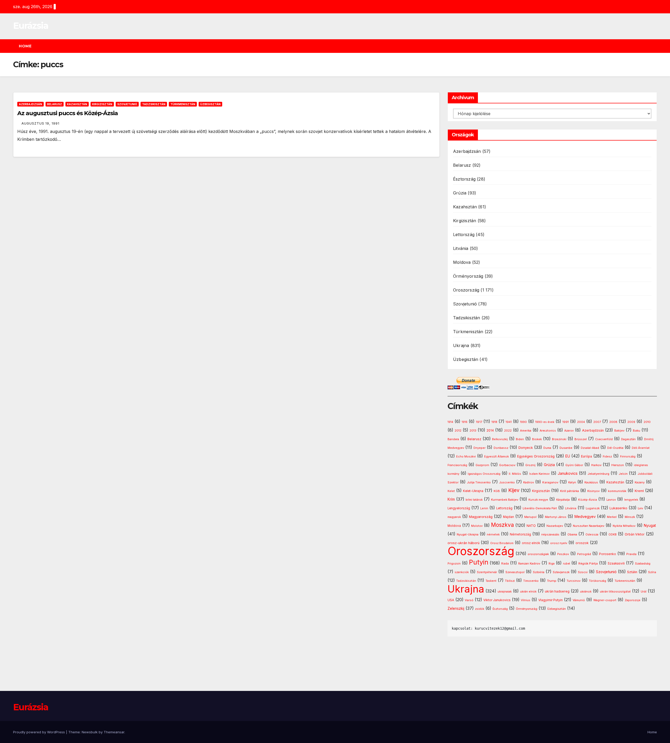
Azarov (569, 430)
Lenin (484, 508)
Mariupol (530, 517)
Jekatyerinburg (598, 474)
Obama (572, 534)
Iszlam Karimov (539, 474)
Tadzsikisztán (153, 104)
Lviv (640, 508)
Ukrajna (461, 345)
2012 (458, 430)
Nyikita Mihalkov (624, 526)
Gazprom (482, 465)
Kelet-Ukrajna (473, 491)
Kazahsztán (77, 104)
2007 (597, 422)
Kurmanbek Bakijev (504, 499)
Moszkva (502, 525)
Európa (586, 456)
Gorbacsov (507, 465)
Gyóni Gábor (574, 465)
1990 (523, 422)
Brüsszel (580, 439)
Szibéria (538, 572)
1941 (509, 422)
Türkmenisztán (182, 104)
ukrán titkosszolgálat (615, 591)
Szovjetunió (127, 104)
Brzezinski (559, 439)
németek (493, 534)
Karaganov (550, 482)
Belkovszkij (500, 439)
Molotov (477, 526)
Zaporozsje (632, 600)
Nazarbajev (554, 526)
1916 (464, 422)
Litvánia (460, 248)
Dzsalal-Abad (590, 448)
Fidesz (607, 456)
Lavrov (611, 499)
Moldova (462, 262)
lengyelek (631, 499)
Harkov (596, 465)
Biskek (537, 439)
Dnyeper (479, 448)
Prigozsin (454, 563)
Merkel (612, 517)
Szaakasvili (616, 563)
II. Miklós (515, 474)
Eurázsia (30, 25)
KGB (497, 491)
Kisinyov (593, 491)
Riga (552, 563)
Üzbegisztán (210, 104)
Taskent (490, 581)
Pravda (631, 554)
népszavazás (550, 534)
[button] (655, 46)
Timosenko (531, 581)
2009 (631, 422)
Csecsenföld (604, 439)
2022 (508, 430)
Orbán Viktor (635, 534)
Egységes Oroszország (536, 456)
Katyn (572, 482)
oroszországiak (538, 554)
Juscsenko (507, 482)
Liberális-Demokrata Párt (540, 508)
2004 (581, 422)
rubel (566, 563)
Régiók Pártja (588, 563)
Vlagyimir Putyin (550, 600)
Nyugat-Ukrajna (467, 534)
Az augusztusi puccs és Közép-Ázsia (67, 113)
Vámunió (579, 600)
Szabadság (642, 563)
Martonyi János (555, 517)
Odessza (591, 534)
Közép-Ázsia (587, 499)
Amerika (525, 430)
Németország (520, 534)
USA (451, 600)
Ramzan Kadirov (529, 563)
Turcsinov (573, 581)
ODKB (612, 534)
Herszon (617, 465)
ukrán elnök (528, 591)
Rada (505, 563)
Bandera (453, 439)
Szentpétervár (487, 572)
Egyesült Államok (496, 456)
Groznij (530, 465)
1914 (450, 422)
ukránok (585, 591)
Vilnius (525, 600)
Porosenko (607, 554)
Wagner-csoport (604, 600)
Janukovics (568, 473)
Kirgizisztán (102, 104)
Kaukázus (591, 482)
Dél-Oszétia (615, 448)
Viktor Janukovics (497, 600)
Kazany (640, 482)
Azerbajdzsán (30, 104)
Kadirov (528, 482)
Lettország (463, 234)
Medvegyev (585, 516)
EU (567, 456)
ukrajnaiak (505, 591)
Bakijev (619, 430)
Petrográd (584, 554)
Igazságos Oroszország (484, 474)
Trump (551, 581)
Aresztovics (548, 430)
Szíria (652, 572)
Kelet (451, 491)
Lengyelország (459, 508)
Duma (547, 448)
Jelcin (623, 474)
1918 (494, 422)
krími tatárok (474, 499)
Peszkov (563, 554)
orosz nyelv (558, 543)
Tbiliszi (510, 581)
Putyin (478, 562)
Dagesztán (628, 439)
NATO (531, 526)
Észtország (464, 179)
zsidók (479, 609)
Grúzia (459, 192)
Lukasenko (618, 508)
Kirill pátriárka (569, 491)
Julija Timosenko (479, 482)
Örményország (468, 276)
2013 (473, 430)
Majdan (508, 517)
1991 (565, 422)
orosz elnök (531, 543)
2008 (613, 422)
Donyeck (525, 447)
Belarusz (54, 104)
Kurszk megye (538, 499)
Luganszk (593, 508)
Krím (451, 499)
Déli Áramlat (641, 448)
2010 (647, 422)
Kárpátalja (563, 499)
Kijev (514, 490)
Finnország (627, 456)
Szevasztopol (514, 572)
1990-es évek (544, 422)
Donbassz (501, 448)
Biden (520, 439)
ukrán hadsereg (557, 591)
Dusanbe (566, 448)
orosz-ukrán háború (463, 543)
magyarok (454, 517)
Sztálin (632, 572)
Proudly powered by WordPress (39, 732)
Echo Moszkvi (466, 456)
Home (25, 46)
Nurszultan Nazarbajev (588, 526)
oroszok (582, 543)
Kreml (639, 491)
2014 (490, 430)
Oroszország (466, 290)
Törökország (597, 581)
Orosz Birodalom (501, 543)
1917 (479, 422)
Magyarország (481, 517)
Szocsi (583, 572)
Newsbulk (90, 732)
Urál (643, 591)
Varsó (469, 600)
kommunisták (617, 491)
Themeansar (114, 732)
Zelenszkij (456, 608)
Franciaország (457, 465)
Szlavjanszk (561, 572)
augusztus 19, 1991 (40, 123)
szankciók (462, 572)
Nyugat (650, 525)
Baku (636, 430)
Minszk (630, 517)
